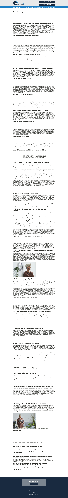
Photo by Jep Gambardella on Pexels (42, 277)
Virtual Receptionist (51, 7)
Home (14, 7)
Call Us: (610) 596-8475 (47, 1)
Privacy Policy (34, 496)
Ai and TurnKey (44, 7)
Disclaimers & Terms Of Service (34, 494)
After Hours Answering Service (35, 7)
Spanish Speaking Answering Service (22, 7)
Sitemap (34, 492)
